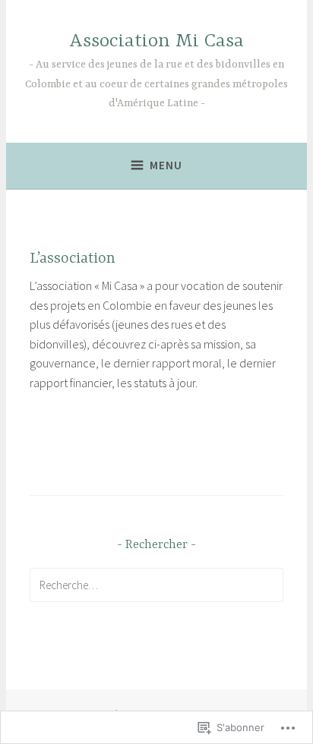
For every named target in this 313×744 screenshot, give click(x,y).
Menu (166, 165)
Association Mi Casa (156, 41)
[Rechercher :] (157, 584)
